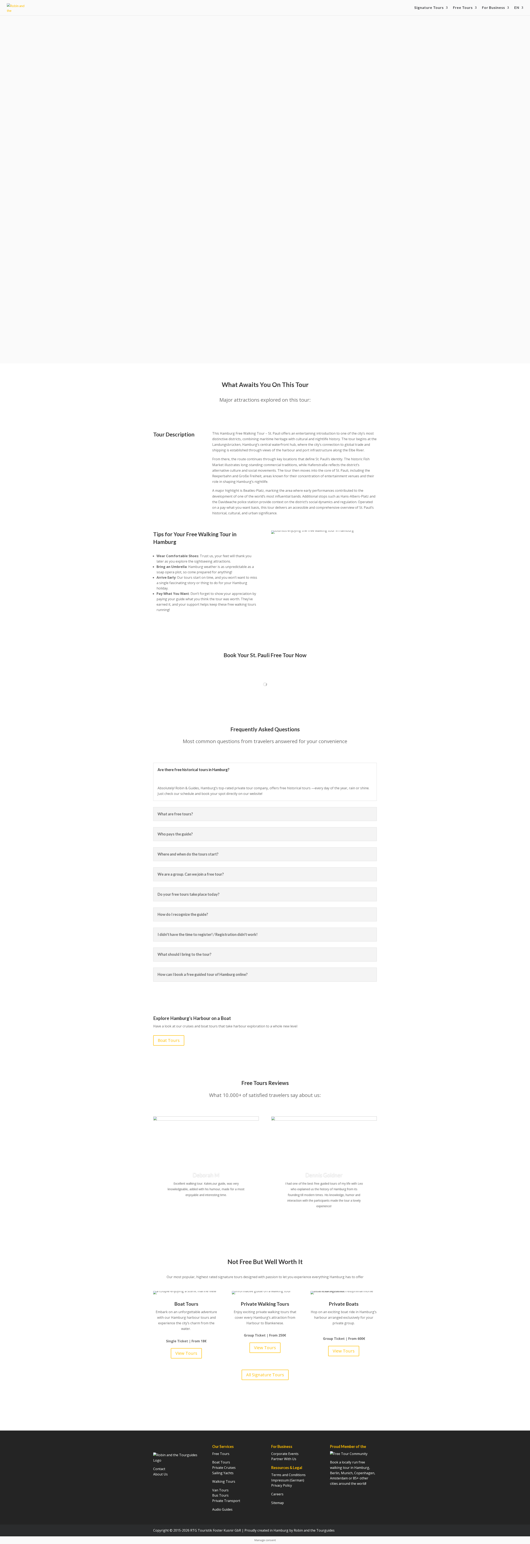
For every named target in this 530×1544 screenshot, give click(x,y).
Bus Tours (220, 1495)
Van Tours (220, 1490)
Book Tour (168, 115)
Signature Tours (429, 8)
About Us (160, 1474)
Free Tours (463, 8)
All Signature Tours (265, 1375)
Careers (277, 1494)
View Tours (186, 1353)
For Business (493, 8)
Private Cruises (224, 1467)
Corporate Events (285, 1453)
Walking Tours (223, 1481)
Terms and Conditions (288, 1475)
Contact (159, 1469)
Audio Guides (222, 1509)
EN (516, 8)
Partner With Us (283, 1459)
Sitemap (277, 1503)
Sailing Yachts (223, 1473)
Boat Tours (169, 1040)
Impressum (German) (287, 1480)
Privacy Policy (281, 1485)
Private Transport (226, 1500)
